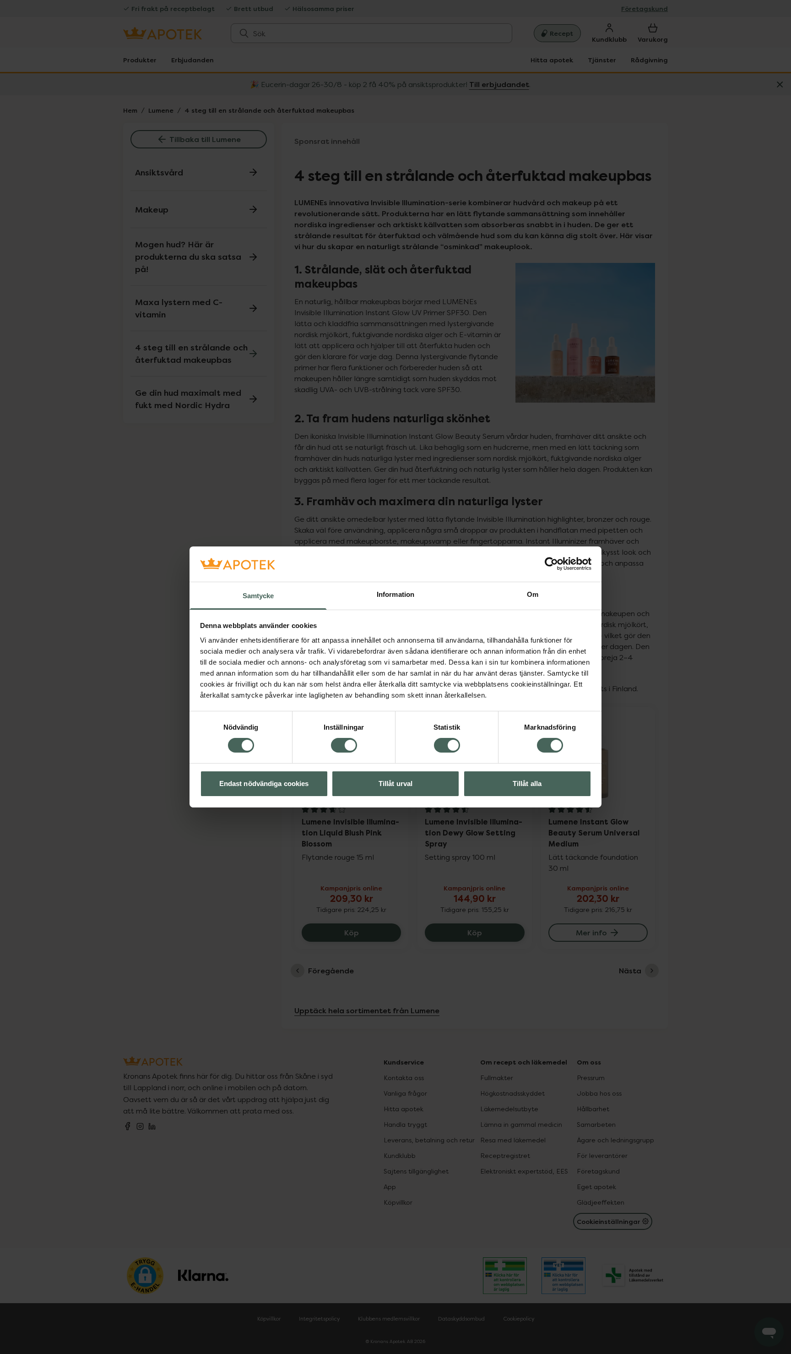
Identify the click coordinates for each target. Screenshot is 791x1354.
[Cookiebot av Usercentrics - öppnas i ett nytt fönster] (551, 564)
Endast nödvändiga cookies (264, 783)
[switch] (344, 745)
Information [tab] (395, 594)
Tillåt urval (395, 783)
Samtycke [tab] (258, 596)
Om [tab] (532, 594)
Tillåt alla (527, 783)
